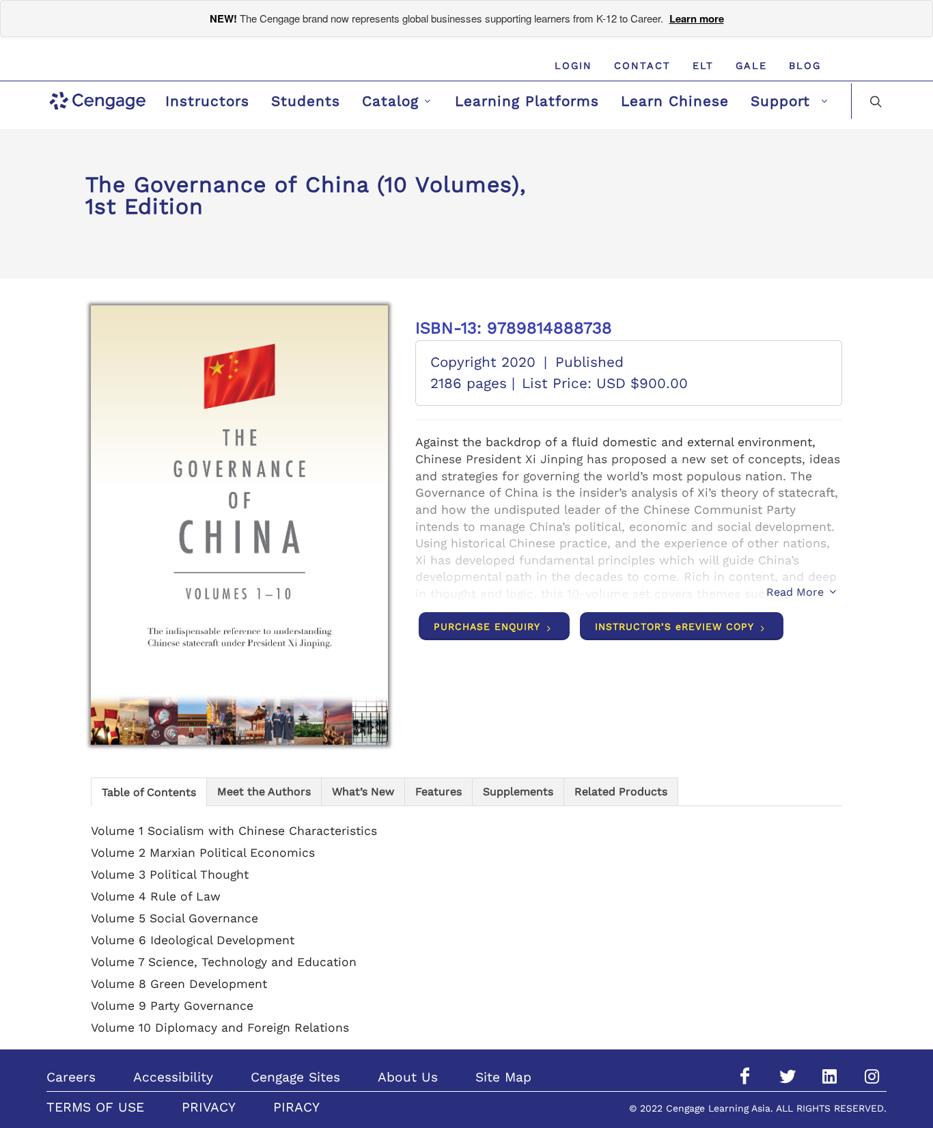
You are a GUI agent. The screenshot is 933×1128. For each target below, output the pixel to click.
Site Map (503, 1077)
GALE (751, 65)
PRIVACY (209, 1107)
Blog (805, 65)
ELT (703, 65)
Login (573, 65)
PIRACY (296, 1107)
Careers (71, 1077)
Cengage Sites (295, 1077)
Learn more (696, 18)
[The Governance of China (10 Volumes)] (239, 525)
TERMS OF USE (95, 1107)
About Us (408, 1077)
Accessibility (173, 1077)
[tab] (149, 792)
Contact (642, 65)
